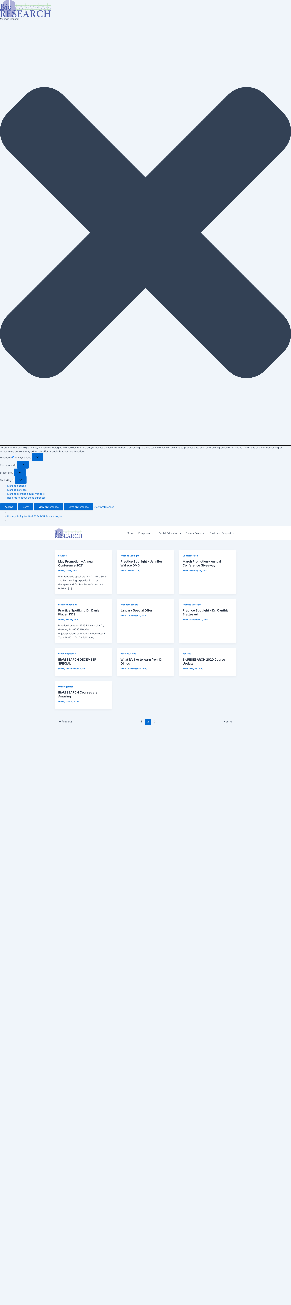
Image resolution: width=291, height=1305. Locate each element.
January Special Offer (136, 610)
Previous (65, 721)
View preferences (48, 506)
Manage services (17, 489)
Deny (26, 506)
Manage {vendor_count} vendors (26, 493)
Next (228, 721)
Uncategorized (190, 555)
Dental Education (168, 533)
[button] (145, 233)
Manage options (16, 485)
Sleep (133, 653)
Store (130, 533)
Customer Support (220, 533)
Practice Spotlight (129, 555)
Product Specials (129, 604)
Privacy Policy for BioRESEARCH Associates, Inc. (35, 516)
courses (62, 555)
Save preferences (79, 506)
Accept (9, 506)
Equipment (144, 533)
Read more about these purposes (26, 497)
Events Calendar (195, 533)
